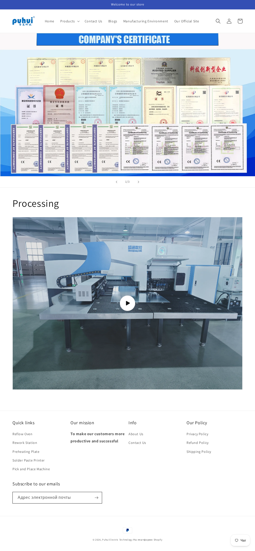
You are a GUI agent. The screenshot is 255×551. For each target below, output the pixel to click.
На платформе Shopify (147, 539)
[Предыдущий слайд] (116, 181)
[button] (69, 21)
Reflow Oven (22, 434)
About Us (135, 434)
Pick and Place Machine (31, 469)
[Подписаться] (96, 498)
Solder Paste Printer (28, 460)
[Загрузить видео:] (127, 303)
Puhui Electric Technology (117, 539)
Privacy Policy (197, 434)
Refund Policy (198, 442)
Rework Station (24, 442)
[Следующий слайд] (138, 181)
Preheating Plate (26, 451)
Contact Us (137, 442)
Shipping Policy (199, 451)
